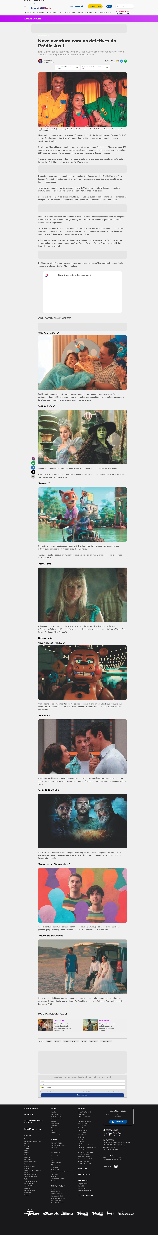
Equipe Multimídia (83, 1183)
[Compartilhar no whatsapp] (33, 463)
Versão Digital (55, 1191)
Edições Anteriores (57, 1200)
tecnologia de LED (106, 1041)
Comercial (81, 1186)
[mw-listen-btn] (33, 459)
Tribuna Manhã (55, 1165)
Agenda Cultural (43, 36)
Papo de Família (82, 1130)
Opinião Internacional (84, 1163)
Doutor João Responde (84, 1112)
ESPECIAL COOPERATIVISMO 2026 (32, 1129)
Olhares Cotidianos (83, 1154)
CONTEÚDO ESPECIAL (85, 1196)
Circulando (54, 1181)
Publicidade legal (105, 12)
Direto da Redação (83, 1123)
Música (53, 1130)
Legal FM (54, 1147)
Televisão (54, 1132)
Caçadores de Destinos (58, 1178)
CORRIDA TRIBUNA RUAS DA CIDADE (33, 1121)
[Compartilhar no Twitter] (33, 472)
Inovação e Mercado (84, 1116)
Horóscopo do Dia (56, 1119)
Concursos (27, 1159)
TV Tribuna (40, 12)
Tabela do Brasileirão (30, 1176)
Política (26, 1155)
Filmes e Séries (55, 1128)
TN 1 (52, 1158)
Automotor (54, 1174)
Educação (27, 1146)
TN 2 (52, 1160)
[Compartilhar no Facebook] (33, 467)
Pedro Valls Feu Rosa (84, 1156)
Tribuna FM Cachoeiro (57, 1145)
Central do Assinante (57, 1203)
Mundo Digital (82, 1135)
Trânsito (26, 1148)
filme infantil (93, 1041)
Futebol (26, 1168)
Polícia (26, 1150)
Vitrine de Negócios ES (85, 1121)
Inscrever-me (82, 1095)
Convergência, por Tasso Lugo (87, 1147)
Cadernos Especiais (57, 1194)
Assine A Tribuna (95, 6)
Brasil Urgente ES (56, 1162)
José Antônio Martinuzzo (85, 1152)
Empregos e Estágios (30, 1161)
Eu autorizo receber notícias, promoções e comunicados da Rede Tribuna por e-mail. (59, 1090)
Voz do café (81, 1114)
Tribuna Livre (82, 1132)
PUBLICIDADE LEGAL (85, 1175)
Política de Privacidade (84, 1190)
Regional (27, 1195)
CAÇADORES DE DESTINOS (67, 12)
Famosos (27, 1188)
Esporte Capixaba (29, 1166)
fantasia (84, 1041)
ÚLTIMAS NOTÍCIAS (31, 1109)
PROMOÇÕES (82, 1169)
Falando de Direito (83, 1150)
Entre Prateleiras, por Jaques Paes (86, 1144)
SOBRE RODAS (56, 1135)
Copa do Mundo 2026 (31, 1174)
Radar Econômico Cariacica (32, 1141)
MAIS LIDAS (28, 1115)
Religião (26, 1152)
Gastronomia (28, 1192)
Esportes (27, 1164)
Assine (53, 1189)
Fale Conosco (82, 1188)
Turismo (26, 1179)
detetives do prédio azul (71, 1041)
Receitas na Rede (29, 1190)
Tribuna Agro (28, 1139)
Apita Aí (53, 1176)
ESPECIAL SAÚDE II (51, 12)
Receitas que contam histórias (60, 1172)
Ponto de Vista (55, 1169)
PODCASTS (80, 12)
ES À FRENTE (82, 1125)
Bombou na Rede (56, 1116)
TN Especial (54, 1167)
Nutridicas (81, 1137)
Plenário (80, 1139)
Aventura (57, 1041)
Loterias (53, 1121)
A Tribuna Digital (91, 12)
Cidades (26, 1143)
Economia (27, 1157)
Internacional (55, 1123)
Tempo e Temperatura (31, 1181)
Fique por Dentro (56, 1156)
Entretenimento (29, 1183)
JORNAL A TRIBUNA (58, 1186)
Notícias (53, 1112)
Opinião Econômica (83, 1161)
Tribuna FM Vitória (56, 1143)
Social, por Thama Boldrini (85, 1159)
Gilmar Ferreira (82, 1128)
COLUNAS (81, 1109)
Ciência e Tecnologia (57, 1114)
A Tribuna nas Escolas (58, 1198)
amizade (49, 1041)
